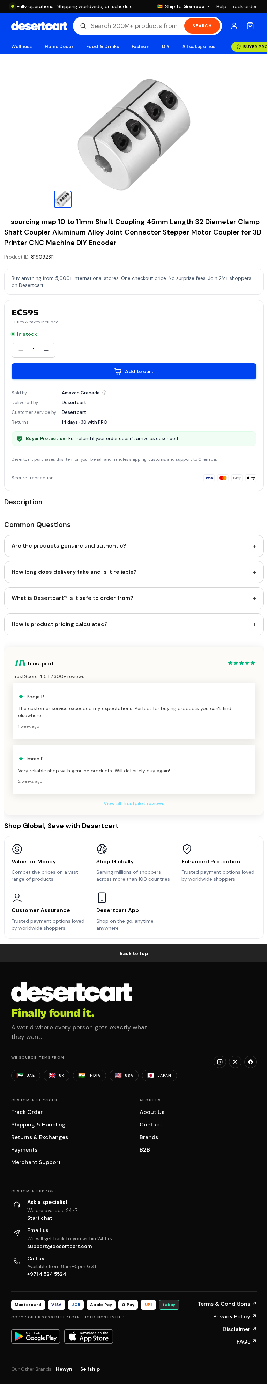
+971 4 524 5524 (46, 1274)
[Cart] (250, 26)
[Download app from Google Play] (35, 1336)
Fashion (140, 47)
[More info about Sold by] (104, 392)
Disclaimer (240, 1329)
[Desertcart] (39, 25)
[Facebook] (250, 1062)
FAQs (247, 1341)
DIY (166, 47)
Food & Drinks (102, 47)
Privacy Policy (235, 1316)
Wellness (21, 47)
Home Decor (59, 47)
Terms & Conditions (227, 1304)
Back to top (134, 953)
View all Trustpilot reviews (134, 803)
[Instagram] (220, 1062)
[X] (235, 1062)
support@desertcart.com (59, 1246)
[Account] (234, 26)
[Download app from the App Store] (88, 1336)
